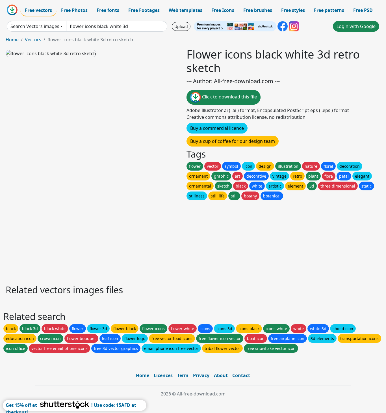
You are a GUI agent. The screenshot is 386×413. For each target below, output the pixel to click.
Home (12, 39)
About (221, 375)
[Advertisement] (174, 241)
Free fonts (108, 10)
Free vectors (38, 10)
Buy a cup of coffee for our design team (232, 141)
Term (182, 375)
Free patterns (329, 10)
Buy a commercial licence (217, 128)
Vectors (33, 39)
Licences (163, 375)
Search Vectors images (34, 26)
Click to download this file (229, 97)
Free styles (293, 10)
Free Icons (222, 10)
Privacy (201, 375)
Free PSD (363, 10)
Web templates (185, 10)
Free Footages (144, 10)
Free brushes (257, 10)
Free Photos (74, 10)
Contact (241, 375)
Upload (181, 26)
